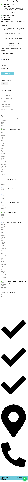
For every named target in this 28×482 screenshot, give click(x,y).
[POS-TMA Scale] (3, 294)
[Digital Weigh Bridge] (3, 189)
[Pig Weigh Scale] (3, 196)
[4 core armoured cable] (3, 122)
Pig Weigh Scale (11, 195)
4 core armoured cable (12, 119)
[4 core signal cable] (3, 216)
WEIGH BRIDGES (5, 107)
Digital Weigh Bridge (12, 188)
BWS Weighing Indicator (13, 202)
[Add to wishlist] (10, 62)
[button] (25, 479)
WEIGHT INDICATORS (7, 109)
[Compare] (3, 62)
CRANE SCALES (5, 95)
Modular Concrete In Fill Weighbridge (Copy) (16, 282)
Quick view (7, 62)
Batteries (4, 65)
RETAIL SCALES (5, 104)
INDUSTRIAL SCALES (7, 98)
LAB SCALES (4, 101)
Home (2, 46)
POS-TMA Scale (11, 292)
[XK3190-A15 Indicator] (3, 182)
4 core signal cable (11, 212)
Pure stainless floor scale (13, 129)
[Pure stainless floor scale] (3, 152)
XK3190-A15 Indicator (12, 179)
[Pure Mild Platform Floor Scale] (3, 250)
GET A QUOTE (7, 73)
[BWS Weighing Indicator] (3, 205)
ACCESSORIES (5, 93)
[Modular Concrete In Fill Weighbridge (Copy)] (3, 285)
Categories (4, 25)
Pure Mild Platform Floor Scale (14, 222)
